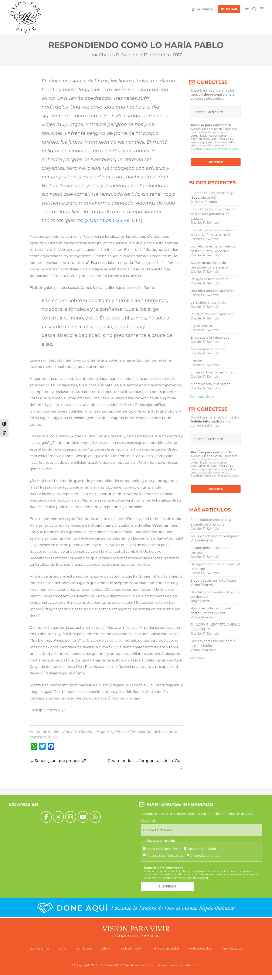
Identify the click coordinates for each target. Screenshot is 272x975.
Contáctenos (84, 948)
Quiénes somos (39, 948)
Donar (63, 948)
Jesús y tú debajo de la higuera (215, 536)
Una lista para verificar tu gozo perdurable (215, 594)
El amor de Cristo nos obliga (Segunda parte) (212, 195)
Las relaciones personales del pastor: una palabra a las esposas (213, 213)
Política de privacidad (165, 948)
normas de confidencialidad (221, 149)
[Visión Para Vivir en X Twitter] (58, 817)
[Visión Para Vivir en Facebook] (46, 817)
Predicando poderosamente (213, 314)
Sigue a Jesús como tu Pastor (213, 580)
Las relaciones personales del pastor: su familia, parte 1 (213, 248)
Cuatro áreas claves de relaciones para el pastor (210, 265)
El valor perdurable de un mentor (211, 550)
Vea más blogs (201, 396)
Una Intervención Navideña (212, 291)
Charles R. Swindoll (119, 54)
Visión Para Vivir (117, 965)
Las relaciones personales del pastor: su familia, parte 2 (213, 232)
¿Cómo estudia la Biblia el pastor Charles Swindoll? (211, 610)
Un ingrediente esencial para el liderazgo (215, 566)
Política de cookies (200, 948)
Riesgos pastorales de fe (209, 279)
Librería (107, 948)
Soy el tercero (201, 326)
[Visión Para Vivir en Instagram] (70, 817)
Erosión (196, 361)
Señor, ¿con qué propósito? (58, 760)
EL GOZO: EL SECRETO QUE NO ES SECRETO (215, 627)
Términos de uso (231, 948)
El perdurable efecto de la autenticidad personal (211, 522)
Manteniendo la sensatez (210, 384)
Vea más (196, 658)
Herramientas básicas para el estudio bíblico (213, 643)
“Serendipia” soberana (208, 349)
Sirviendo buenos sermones (212, 372)
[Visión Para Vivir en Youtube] (83, 817)
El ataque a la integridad (210, 337)
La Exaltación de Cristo (208, 302)
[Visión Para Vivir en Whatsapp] (95, 817)
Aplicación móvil (131, 948)
